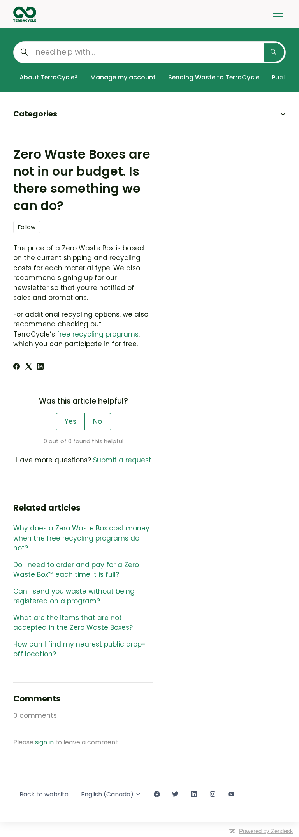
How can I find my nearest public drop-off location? (79, 649)
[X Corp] (28, 367)
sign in (44, 742)
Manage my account (123, 77)
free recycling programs (98, 334)
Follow (26, 227)
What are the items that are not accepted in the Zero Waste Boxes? (73, 623)
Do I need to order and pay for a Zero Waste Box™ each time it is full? (76, 570)
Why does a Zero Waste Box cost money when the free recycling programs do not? (81, 538)
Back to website (44, 794)
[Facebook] (16, 367)
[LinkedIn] (40, 367)
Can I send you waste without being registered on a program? (74, 596)
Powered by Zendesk (266, 831)
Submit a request (122, 460)
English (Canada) (108, 794)
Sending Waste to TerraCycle (213, 77)
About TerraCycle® (48, 77)
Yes (70, 421)
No (97, 421)
